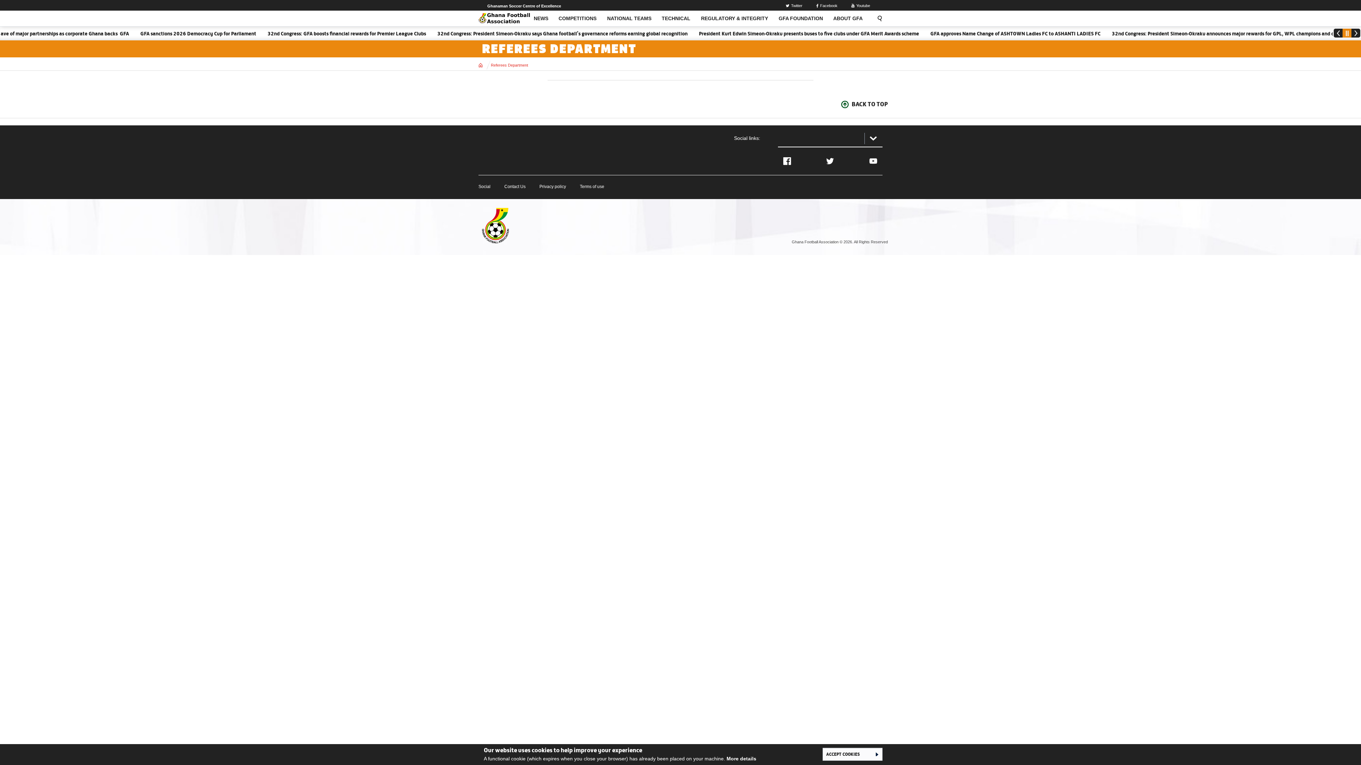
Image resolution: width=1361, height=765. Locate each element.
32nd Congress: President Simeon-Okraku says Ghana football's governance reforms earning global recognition (542, 33)
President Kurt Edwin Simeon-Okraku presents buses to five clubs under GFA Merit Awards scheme (788, 33)
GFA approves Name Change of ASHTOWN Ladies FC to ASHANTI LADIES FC (995, 33)
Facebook (829, 6)
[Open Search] (878, 18)
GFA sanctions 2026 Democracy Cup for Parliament (178, 33)
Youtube (863, 6)
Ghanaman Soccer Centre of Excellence (524, 6)
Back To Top (870, 104)
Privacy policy (552, 186)
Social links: (747, 138)
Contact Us (515, 186)
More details (741, 758)
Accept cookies (843, 754)
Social (484, 186)
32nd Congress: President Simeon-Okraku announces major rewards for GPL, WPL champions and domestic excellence (1224, 33)
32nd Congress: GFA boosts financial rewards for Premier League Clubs (326, 33)
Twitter (796, 6)
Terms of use (592, 186)
